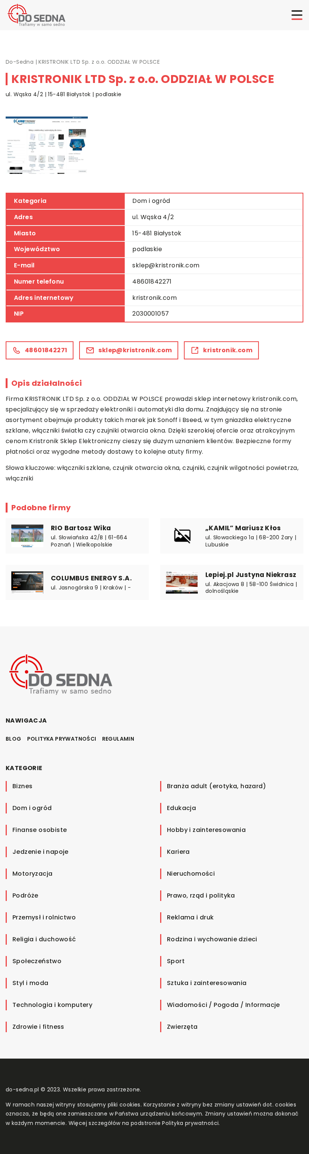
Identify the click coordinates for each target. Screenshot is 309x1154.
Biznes (22, 786)
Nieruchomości (191, 873)
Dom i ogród (151, 200)
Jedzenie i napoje (40, 851)
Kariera (178, 851)
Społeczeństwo (36, 961)
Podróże (25, 895)
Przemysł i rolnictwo (44, 917)
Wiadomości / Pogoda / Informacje (223, 1005)
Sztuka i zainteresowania (207, 983)
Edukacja (181, 808)
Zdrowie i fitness (38, 1026)
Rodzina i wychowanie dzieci (212, 939)
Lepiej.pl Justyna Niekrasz (250, 575)
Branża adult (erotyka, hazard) (216, 786)
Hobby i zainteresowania (206, 830)
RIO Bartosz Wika (81, 528)
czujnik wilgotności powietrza (252, 467)
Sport (176, 961)
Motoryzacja (32, 873)
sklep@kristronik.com (165, 265)
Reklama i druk (190, 917)
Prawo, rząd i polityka (201, 895)
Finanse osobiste (39, 830)
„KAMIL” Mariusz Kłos (243, 528)
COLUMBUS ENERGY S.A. (91, 578)
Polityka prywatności (61, 739)
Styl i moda (30, 983)
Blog (13, 739)
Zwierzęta (182, 1026)
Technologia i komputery (52, 1005)
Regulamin (118, 739)
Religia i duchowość (44, 939)
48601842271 (151, 281)
